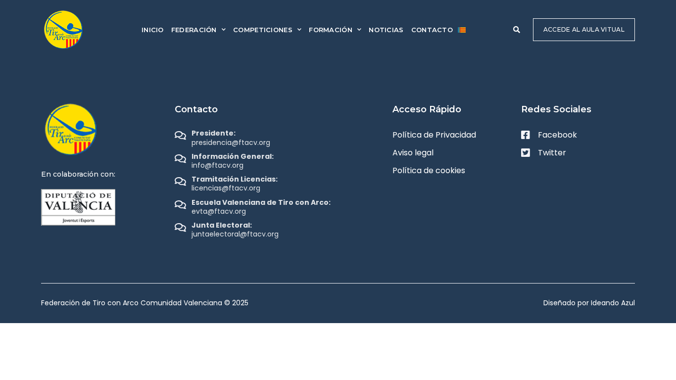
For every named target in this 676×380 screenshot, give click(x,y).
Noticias (386, 30)
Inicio (153, 30)
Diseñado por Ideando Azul (589, 303)
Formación (330, 30)
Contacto (432, 30)
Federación (194, 30)
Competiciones (262, 30)
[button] (516, 29)
